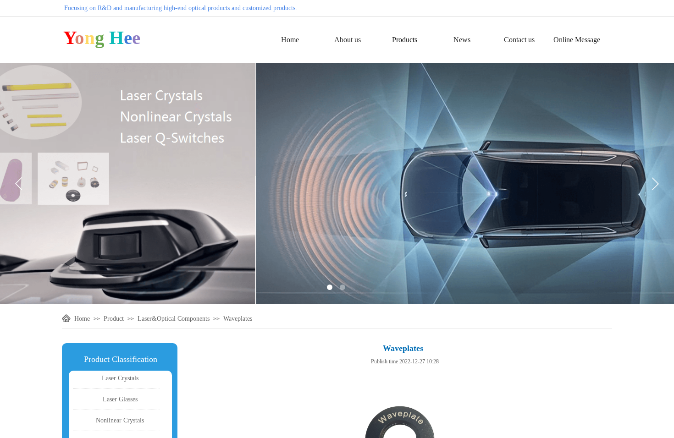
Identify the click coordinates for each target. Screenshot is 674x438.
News (461, 40)
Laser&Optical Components (174, 318)
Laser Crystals (120, 378)
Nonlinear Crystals (120, 420)
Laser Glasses (120, 399)
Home (290, 40)
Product (114, 318)
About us (347, 40)
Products (404, 40)
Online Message (576, 40)
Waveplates (237, 318)
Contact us (519, 40)
